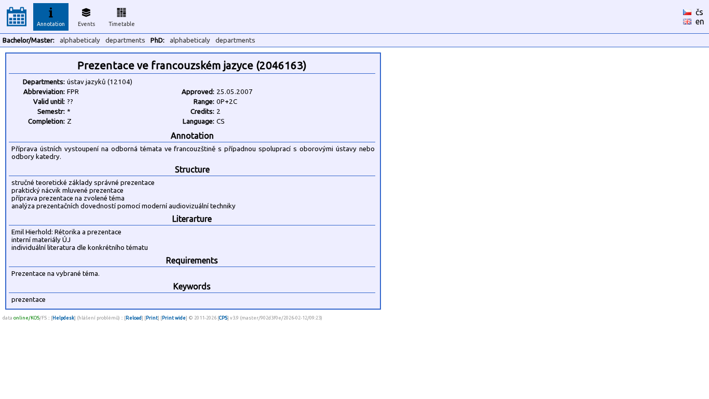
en (700, 21)
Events (86, 24)
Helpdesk (63, 318)
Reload (134, 318)
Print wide (174, 318)
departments (125, 40)
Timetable (121, 24)
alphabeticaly (80, 40)
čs (699, 12)
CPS (223, 318)
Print (152, 318)
